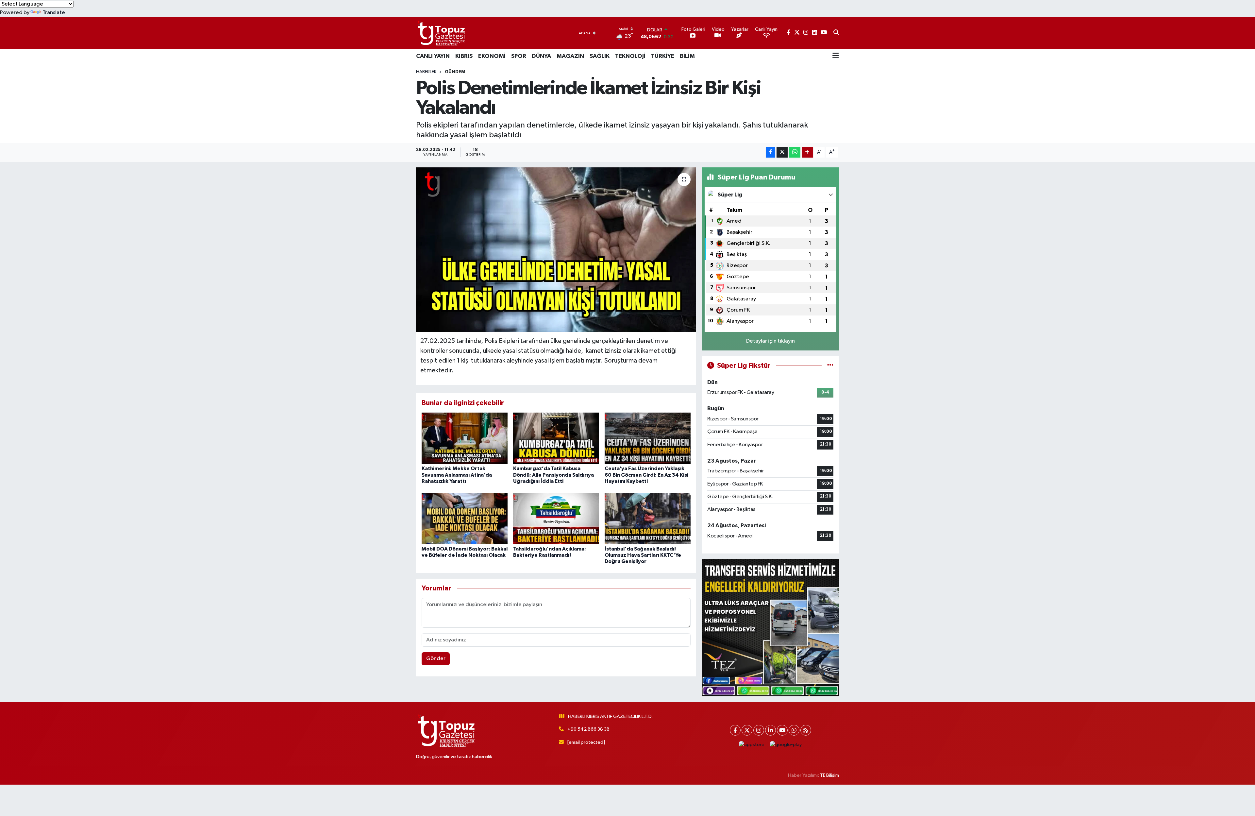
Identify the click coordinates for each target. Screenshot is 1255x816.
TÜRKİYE (662, 56)
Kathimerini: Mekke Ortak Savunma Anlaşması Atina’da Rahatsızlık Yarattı (457, 475)
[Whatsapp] (794, 730)
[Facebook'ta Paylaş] (770, 152)
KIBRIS (464, 56)
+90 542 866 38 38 (588, 729)
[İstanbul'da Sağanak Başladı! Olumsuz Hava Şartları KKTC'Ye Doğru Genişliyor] (648, 518)
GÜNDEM (455, 72)
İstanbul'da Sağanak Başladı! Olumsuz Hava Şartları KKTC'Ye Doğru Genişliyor (643, 555)
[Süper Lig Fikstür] (830, 365)
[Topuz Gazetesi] (440, 33)
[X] (747, 730)
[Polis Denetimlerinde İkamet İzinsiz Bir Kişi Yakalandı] (556, 249)
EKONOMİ (492, 56)
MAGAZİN (570, 56)
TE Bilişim (829, 775)
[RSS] (805, 730)
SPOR (518, 56)
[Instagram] (758, 730)
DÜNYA (541, 56)
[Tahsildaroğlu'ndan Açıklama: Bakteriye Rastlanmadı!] (556, 518)
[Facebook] (735, 730)
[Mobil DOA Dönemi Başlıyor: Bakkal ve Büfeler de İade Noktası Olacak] (465, 518)
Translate (53, 12)
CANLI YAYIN (433, 56)
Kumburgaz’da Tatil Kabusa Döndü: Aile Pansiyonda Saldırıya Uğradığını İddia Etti (553, 475)
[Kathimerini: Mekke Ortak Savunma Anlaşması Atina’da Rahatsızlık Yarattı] (465, 438)
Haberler (426, 72)
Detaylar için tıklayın (770, 341)
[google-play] (786, 745)
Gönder (435, 658)
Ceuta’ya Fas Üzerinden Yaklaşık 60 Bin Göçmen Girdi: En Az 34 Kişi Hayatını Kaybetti (646, 475)
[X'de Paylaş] (782, 152)
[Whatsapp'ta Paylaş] (794, 152)
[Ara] (836, 33)
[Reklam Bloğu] (770, 627)
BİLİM (687, 56)
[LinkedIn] (770, 730)
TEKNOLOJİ (630, 56)
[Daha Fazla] (807, 152)
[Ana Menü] (835, 56)
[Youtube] (782, 730)
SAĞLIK (600, 56)
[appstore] (752, 745)
